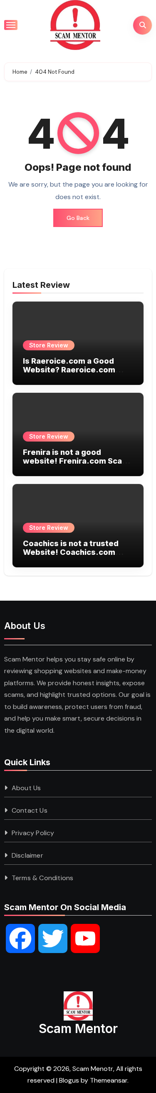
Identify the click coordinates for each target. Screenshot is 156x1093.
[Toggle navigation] (10, 25)
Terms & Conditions (43, 877)
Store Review (48, 345)
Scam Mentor (78, 1028)
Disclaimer (27, 855)
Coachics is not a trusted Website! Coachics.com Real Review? (71, 552)
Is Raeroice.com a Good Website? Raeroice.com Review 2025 (69, 370)
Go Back (78, 218)
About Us (26, 788)
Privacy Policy (33, 832)
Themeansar (108, 1080)
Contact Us (29, 810)
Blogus (69, 1080)
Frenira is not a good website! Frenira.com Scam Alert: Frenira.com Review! (76, 461)
